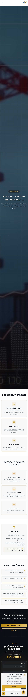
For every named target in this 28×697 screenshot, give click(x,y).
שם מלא (23, 663)
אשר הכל (14, 686)
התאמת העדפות (14, 693)
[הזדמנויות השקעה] (3, 689)
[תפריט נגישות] (3, 693)
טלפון (24, 670)
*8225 (13, 630)
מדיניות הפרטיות (11, 683)
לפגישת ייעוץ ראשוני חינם (14, 625)
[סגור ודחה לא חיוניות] (3, 675)
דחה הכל (14, 690)
